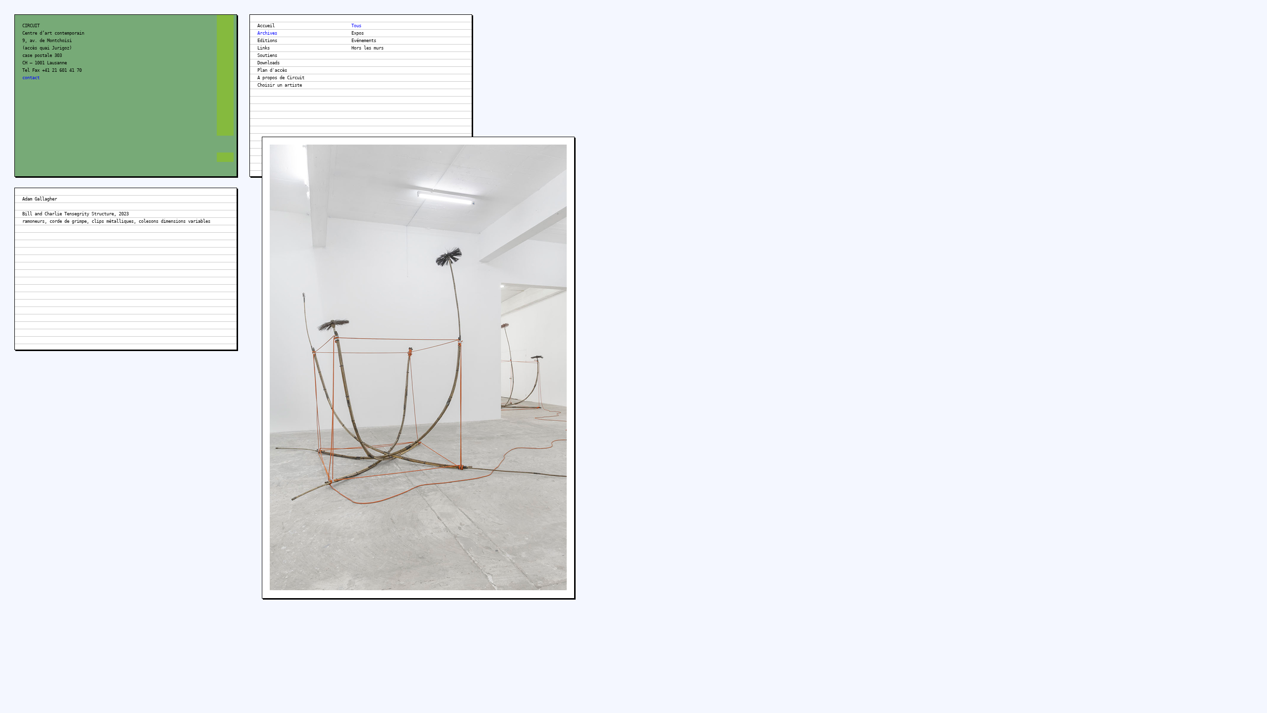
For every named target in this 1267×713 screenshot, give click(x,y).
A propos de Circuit (280, 77)
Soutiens (267, 55)
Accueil (266, 25)
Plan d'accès (272, 70)
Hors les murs (367, 48)
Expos (357, 33)
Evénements (363, 40)
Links (263, 48)
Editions (267, 40)
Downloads (268, 62)
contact (31, 77)
